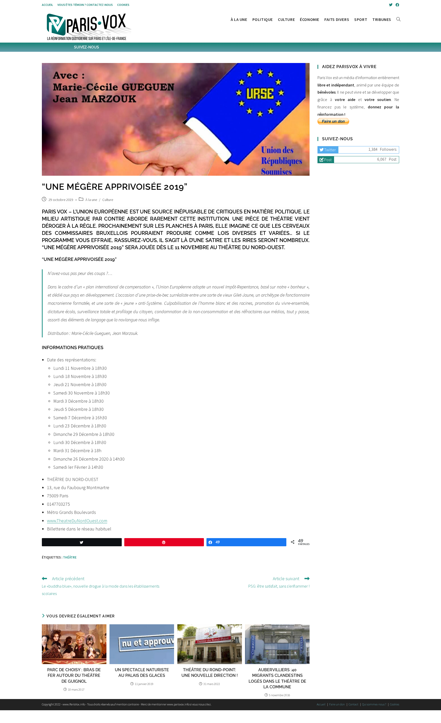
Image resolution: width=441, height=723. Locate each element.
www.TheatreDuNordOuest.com (77, 521)
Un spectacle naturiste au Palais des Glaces (142, 672)
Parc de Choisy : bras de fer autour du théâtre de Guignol (74, 675)
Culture (107, 199)
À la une (91, 199)
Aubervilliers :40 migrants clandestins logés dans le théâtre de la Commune (277, 678)
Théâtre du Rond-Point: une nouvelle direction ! (209, 672)
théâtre (70, 557)
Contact (353, 704)
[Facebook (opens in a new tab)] (396, 4)
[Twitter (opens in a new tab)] (390, 4)
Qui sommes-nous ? (374, 704)
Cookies (123, 5)
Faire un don (337, 704)
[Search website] (398, 19)
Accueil (47, 5)
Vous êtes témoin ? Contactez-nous (85, 5)
